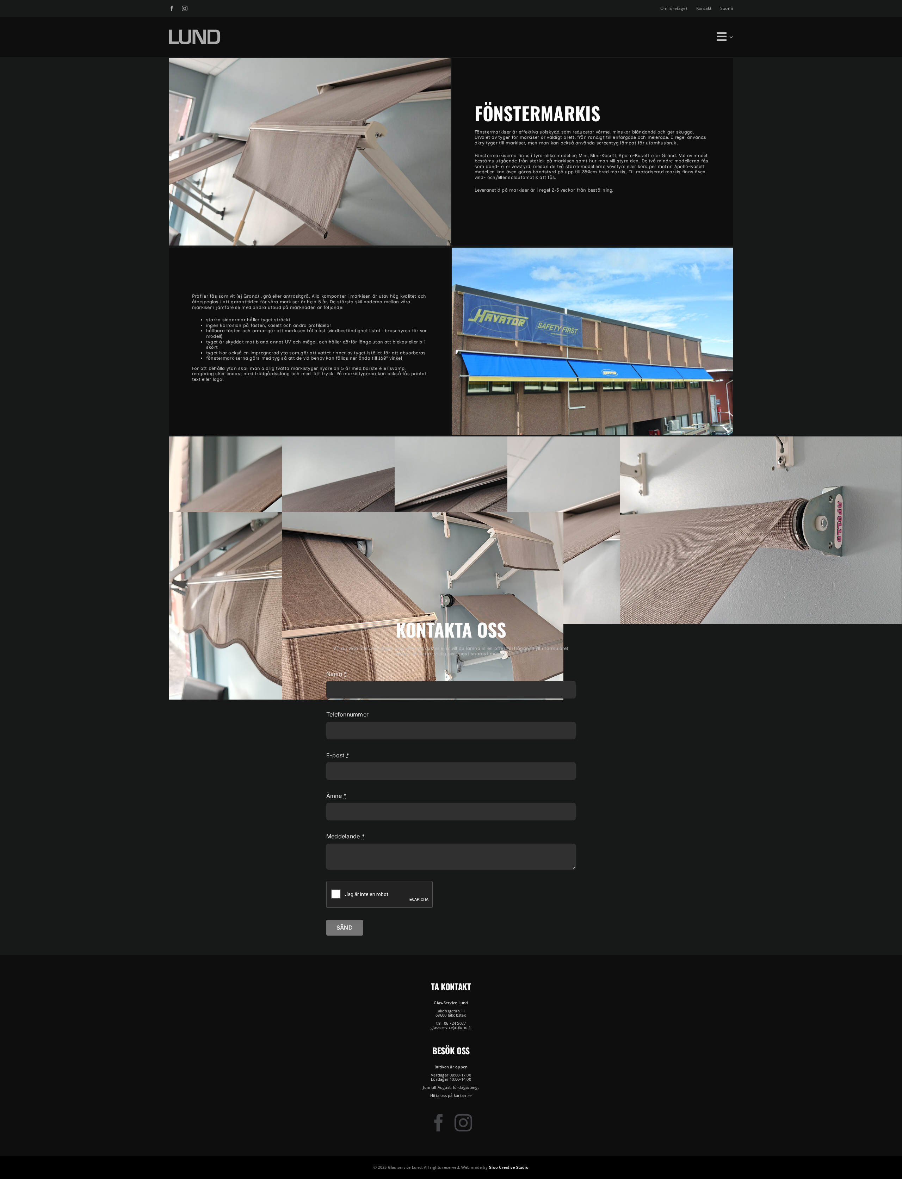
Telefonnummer (347, 714)
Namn (336, 673)
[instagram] (184, 8)
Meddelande (345, 836)
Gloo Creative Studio (509, 1167)
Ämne (336, 795)
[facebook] (172, 8)
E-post (337, 755)
